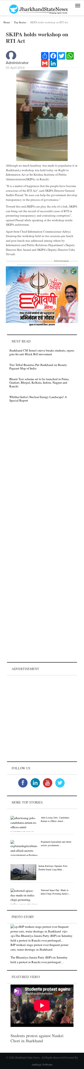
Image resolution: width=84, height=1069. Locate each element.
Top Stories (20, 22)
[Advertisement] (42, 718)
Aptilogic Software (42, 1064)
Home (7, 22)
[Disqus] (42, 472)
